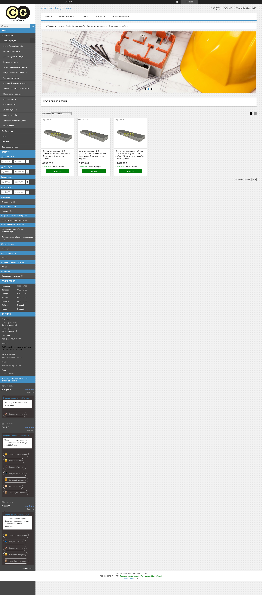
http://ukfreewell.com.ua (12, 357)
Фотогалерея (7, 35)
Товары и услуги (9, 40)
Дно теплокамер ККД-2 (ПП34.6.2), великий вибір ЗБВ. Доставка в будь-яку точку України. (93, 155)
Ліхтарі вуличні (10, 110)
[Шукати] (32, 26)
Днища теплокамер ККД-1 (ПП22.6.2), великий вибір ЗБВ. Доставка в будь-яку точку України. (56, 155)
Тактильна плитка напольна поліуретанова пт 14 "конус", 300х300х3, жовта (16, 442)
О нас (4, 136)
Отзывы (5, 141)
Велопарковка (9, 104)
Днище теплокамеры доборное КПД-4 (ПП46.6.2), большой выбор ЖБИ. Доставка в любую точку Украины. (130, 155)
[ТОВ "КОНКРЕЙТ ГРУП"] (17, 12)
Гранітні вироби (10, 115)
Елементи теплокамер (97, 26)
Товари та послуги (55, 26)
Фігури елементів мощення (15, 72)
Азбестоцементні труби (13, 56)
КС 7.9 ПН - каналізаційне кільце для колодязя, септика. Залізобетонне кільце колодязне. (17, 522)
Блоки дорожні (9, 99)
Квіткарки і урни (10, 62)
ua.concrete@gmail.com (11, 365)
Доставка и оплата (10, 147)
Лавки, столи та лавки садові (16, 88)
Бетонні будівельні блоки (14, 83)
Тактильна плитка (11, 78)
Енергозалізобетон (11, 51)
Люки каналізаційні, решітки (15, 67)
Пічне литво (8, 125)
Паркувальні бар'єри (12, 94)
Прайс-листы (7, 131)
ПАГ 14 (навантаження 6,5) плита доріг (16, 403)
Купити (57, 171)
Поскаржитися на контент (130, 576)
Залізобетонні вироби (13, 46)
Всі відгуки (27, 568)
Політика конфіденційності (151, 576)
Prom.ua (144, 574)
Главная (48, 16)
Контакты (100, 16)
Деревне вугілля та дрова (14, 120)
